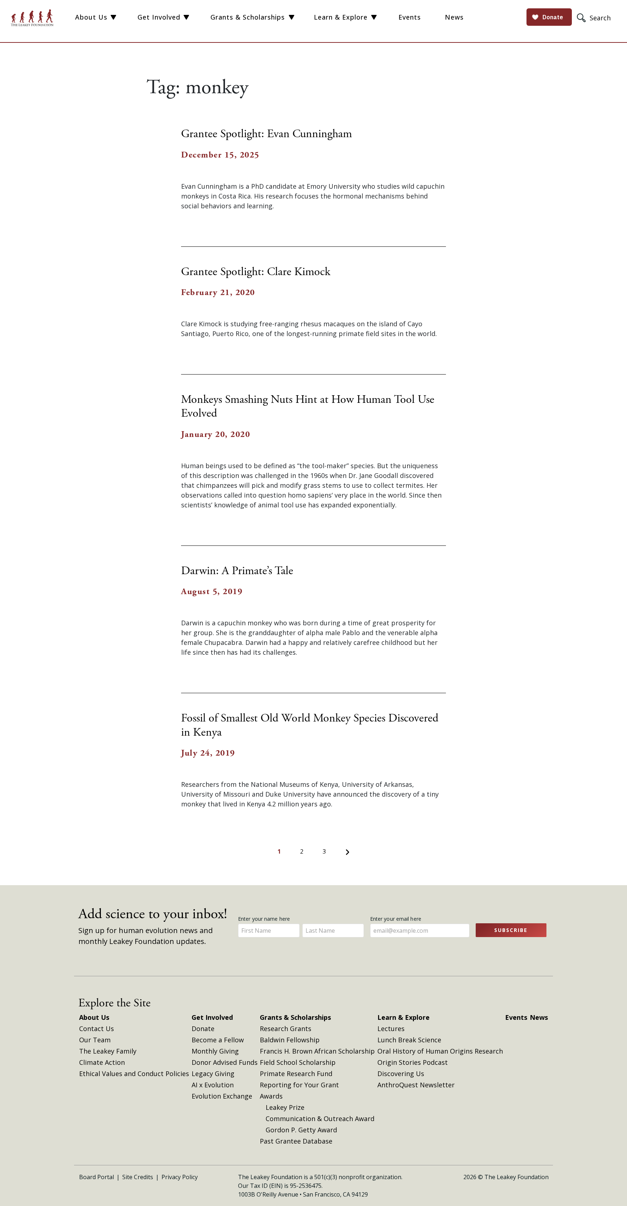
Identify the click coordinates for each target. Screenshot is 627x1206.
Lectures (391, 1028)
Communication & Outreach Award (320, 1118)
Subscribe (511, 930)
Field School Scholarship (298, 1062)
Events (409, 17)
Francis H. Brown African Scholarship (317, 1051)
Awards (271, 1096)
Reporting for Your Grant (299, 1084)
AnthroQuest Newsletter (416, 1084)
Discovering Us (400, 1073)
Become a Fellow (218, 1039)
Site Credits (137, 1177)
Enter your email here (396, 918)
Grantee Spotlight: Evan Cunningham (266, 134)
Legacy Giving (213, 1073)
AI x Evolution (213, 1084)
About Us (91, 17)
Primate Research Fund (296, 1073)
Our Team (95, 1039)
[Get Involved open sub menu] (186, 17)
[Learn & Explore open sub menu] (373, 17)
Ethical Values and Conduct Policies (134, 1073)
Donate (203, 1028)
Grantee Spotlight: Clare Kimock (255, 272)
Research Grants (285, 1028)
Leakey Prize (285, 1107)
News (454, 17)
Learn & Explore (341, 17)
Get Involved (159, 17)
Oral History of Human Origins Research (440, 1051)
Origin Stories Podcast (412, 1062)
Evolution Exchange (222, 1096)
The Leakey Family (107, 1051)
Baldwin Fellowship (290, 1039)
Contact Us (96, 1028)
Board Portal (96, 1177)
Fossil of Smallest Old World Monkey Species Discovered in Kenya (309, 725)
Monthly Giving (215, 1051)
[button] (594, 18)
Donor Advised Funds (225, 1062)
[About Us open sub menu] (113, 17)
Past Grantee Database (296, 1141)
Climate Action (102, 1062)
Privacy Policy (179, 1177)
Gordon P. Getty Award (301, 1129)
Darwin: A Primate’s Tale (237, 571)
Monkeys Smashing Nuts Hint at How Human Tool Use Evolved (307, 406)
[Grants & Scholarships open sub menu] (291, 17)
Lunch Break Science (409, 1039)
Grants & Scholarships (247, 17)
